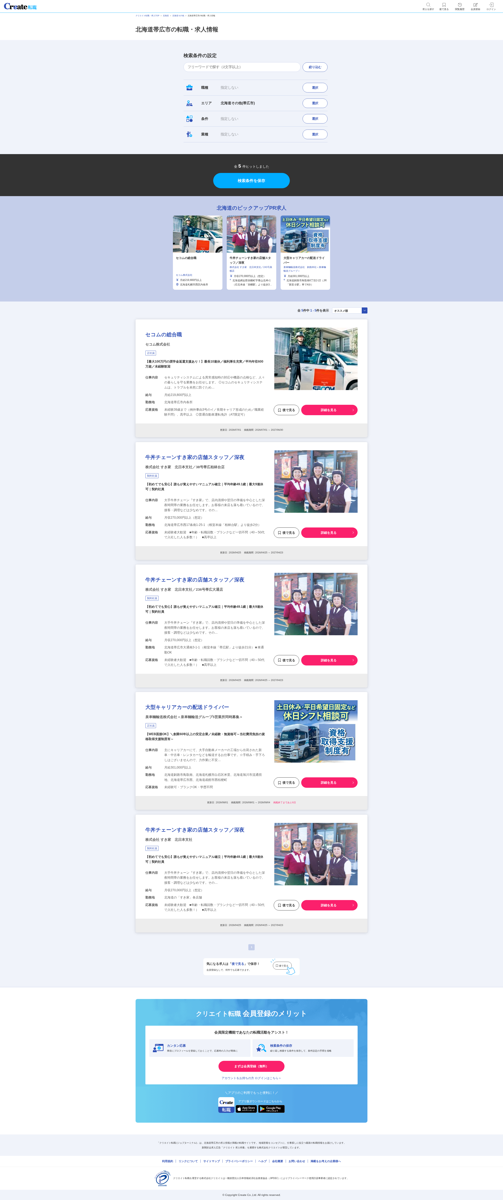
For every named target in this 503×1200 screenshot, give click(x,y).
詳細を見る (329, 410)
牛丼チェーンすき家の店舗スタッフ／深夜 (194, 457)
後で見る (289, 410)
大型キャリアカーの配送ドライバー (187, 707)
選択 (315, 87)
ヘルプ (262, 1161)
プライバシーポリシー (239, 1161)
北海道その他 (178, 16)
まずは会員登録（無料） (251, 1066)
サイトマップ (211, 1161)
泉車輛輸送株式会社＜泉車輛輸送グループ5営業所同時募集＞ (194, 717)
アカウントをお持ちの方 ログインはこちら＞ (251, 1078)
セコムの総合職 (163, 334)
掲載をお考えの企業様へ (326, 1161)
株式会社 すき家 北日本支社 (168, 840)
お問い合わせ (297, 1161)
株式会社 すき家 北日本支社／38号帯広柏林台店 (185, 467)
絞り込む (315, 67)
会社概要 (277, 1161)
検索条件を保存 (251, 180)
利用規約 (167, 1161)
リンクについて (188, 1161)
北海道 (166, 16)
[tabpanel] (251, 253)
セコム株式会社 (157, 344)
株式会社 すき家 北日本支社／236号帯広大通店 (184, 589)
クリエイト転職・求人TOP (147, 16)
